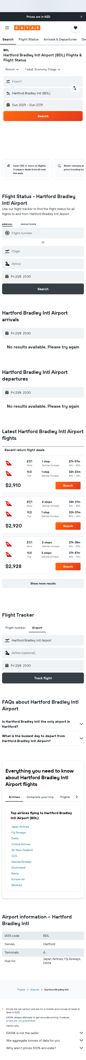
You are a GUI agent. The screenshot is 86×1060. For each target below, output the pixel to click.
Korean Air (18, 879)
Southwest (18, 867)
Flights (21, 989)
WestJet (16, 885)
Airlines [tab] (14, 797)
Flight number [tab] (15, 628)
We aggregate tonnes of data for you (33, 1040)
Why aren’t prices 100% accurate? (31, 1048)
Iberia (15, 873)
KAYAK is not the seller (22, 1033)
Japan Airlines (20, 827)
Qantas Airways (21, 862)
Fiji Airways (18, 832)
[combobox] (47, 251)
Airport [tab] (37, 628)
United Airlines (20, 844)
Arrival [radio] (7, 224)
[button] (81, 16)
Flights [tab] (65, 797)
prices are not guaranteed (20, 1020)
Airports (34, 989)
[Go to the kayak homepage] (27, 27)
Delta (14, 838)
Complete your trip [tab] (40, 797)
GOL (14, 856)
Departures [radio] (28, 224)
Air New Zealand (22, 850)
